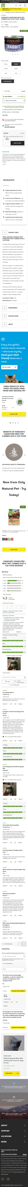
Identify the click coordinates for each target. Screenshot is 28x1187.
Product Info (13, 232)
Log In (7, 139)
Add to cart (14, 549)
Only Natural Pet (9, 1185)
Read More (9, 1073)
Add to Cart (14, 414)
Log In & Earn (6, 367)
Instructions (13, 316)
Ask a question (14, 26)
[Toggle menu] (25, 5)
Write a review (5, 26)
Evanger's (3, 15)
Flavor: (3, 60)
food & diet (7, 1056)
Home (2, 12)
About (10, 324)
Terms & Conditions (18, 1172)
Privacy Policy (4, 1174)
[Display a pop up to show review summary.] (13, 408)
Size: (2, 77)
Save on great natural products (14, 120)
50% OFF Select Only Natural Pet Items (16, 0)
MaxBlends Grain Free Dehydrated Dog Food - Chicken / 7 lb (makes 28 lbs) (14, 531)
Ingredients (12, 308)
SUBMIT (25, 1154)
